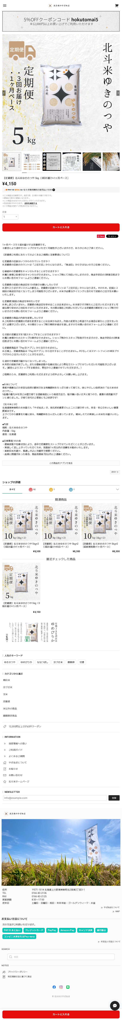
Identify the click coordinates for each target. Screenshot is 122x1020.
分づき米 (7, 687)
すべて (12, 489)
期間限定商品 (10, 715)
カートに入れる (61, 227)
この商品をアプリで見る (61, 463)
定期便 (6, 701)
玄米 (5, 694)
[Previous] (4, 93)
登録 (114, 798)
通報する (115, 472)
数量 (4, 212)
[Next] (118, 93)
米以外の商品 (10, 708)
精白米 (6, 680)
